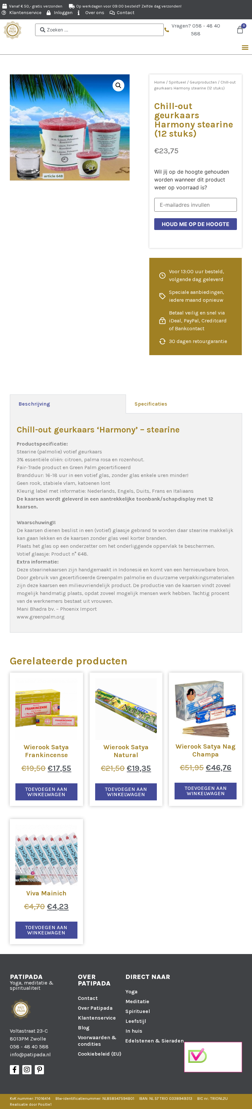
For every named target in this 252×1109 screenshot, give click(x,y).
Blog (83, 1027)
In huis (133, 1031)
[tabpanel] (126, 523)
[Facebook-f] (14, 1069)
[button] (245, 47)
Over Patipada (95, 1008)
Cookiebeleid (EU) (99, 1054)
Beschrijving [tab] (34, 404)
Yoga (131, 991)
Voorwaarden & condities (97, 1040)
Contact (88, 998)
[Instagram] (27, 1069)
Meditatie (137, 1001)
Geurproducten (203, 82)
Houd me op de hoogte (195, 224)
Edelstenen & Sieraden (154, 1041)
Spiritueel (177, 82)
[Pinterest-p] (39, 1069)
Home (159, 82)
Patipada (26, 977)
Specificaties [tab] (151, 404)
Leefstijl (135, 1021)
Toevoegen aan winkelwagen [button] (46, 791)
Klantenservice (97, 1018)
